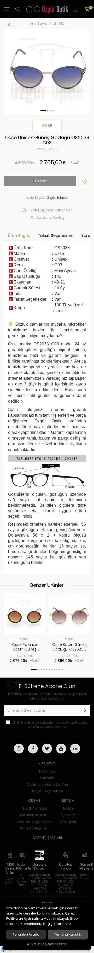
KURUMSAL (47, 763)
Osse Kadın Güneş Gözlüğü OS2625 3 (69, 647)
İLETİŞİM (68, 800)
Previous (10, 72)
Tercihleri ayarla (26, 934)
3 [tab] (41, 669)
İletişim (68, 808)
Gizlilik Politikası (34, 808)
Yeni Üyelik (68, 821)
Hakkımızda (47, 771)
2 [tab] (38, 669)
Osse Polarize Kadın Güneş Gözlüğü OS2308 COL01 (24, 647)
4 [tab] (43, 669)
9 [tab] (56, 669)
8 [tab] (54, 669)
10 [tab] (59, 669)
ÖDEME (34, 800)
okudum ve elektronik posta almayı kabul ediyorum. (50, 725)
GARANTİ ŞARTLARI (47, 837)
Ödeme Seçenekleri (34, 821)
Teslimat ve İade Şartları (47, 784)
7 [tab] (51, 669)
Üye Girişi (68, 815)
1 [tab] (34, 669)
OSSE (24, 639)
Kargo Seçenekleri (47, 791)
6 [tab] (49, 669)
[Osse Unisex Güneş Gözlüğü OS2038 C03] (47, 72)
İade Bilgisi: (35, 197)
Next (84, 72)
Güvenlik (47, 778)
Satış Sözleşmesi (34, 828)
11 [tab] (62, 669)
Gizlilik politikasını (27, 722)
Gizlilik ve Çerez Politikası (48, 944)
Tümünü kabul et (67, 934)
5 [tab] (46, 669)
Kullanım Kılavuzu (34, 815)
